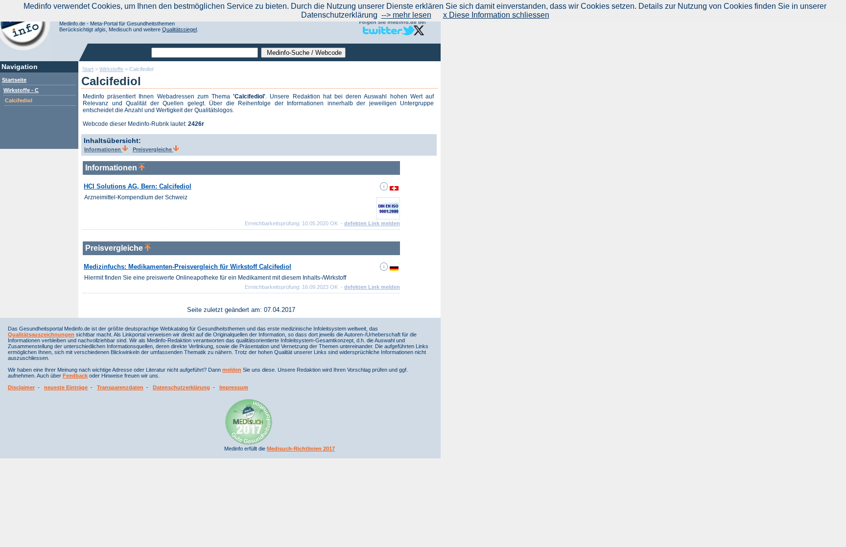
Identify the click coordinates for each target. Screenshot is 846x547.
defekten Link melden (372, 223)
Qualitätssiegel (179, 29)
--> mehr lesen (406, 15)
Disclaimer (21, 387)
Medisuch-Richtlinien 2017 (301, 449)
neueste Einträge (66, 387)
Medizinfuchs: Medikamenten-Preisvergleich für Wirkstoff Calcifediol (187, 266)
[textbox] (204, 53)
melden (231, 370)
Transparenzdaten (120, 387)
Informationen (103, 149)
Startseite (14, 80)
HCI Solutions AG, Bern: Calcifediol (137, 186)
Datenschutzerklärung (181, 387)
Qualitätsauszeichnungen (41, 334)
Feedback (75, 376)
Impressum (233, 387)
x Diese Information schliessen (496, 15)
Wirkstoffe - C (21, 90)
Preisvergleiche (153, 149)
